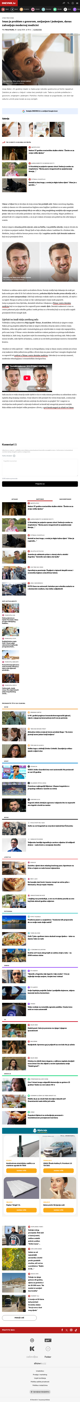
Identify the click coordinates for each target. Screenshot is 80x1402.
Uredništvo (40, 1371)
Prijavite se (40, 484)
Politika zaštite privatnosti (40, 1382)
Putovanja (48, 9)
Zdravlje (59, 9)
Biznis (69, 9)
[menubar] (72, 3)
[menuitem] (72, 3)
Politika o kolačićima (40, 1385)
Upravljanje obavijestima (41, 1392)
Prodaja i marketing (40, 1374)
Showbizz (26, 9)
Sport (16, 9)
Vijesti (7, 9)
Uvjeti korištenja (40, 1378)
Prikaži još (19, 1318)
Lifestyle (37, 9)
